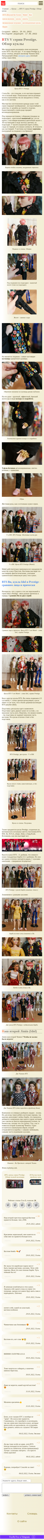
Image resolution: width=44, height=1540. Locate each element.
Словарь (32, 1513)
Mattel (25, 15)
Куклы (13, 9)
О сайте (22, 1521)
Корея (5, 27)
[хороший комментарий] (37, 1216)
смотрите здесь (24, 56)
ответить (8, 1224)
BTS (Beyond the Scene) (12, 15)
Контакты (12, 1513)
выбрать (6, 1495)
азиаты (25, 19)
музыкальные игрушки (12, 23)
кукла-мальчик (8, 19)
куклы (18, 19)
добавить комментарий (33, 1495)
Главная (5, 9)
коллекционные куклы (32, 23)
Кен (30, 15)
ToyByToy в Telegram (19, 1537)
